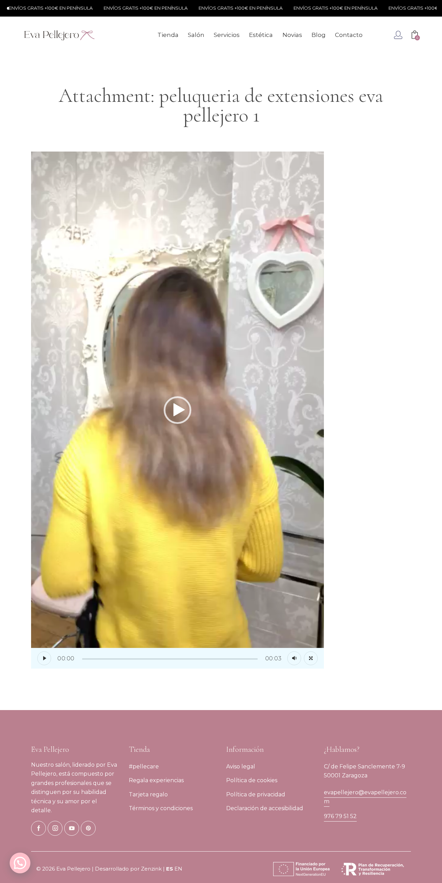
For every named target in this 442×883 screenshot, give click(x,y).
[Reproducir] (44, 658)
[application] (177, 410)
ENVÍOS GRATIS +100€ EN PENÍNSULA (124, 8)
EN (178, 868)
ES (169, 868)
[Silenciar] (294, 658)
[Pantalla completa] (311, 658)
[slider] (170, 659)
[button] (177, 410)
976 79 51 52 (340, 816)
